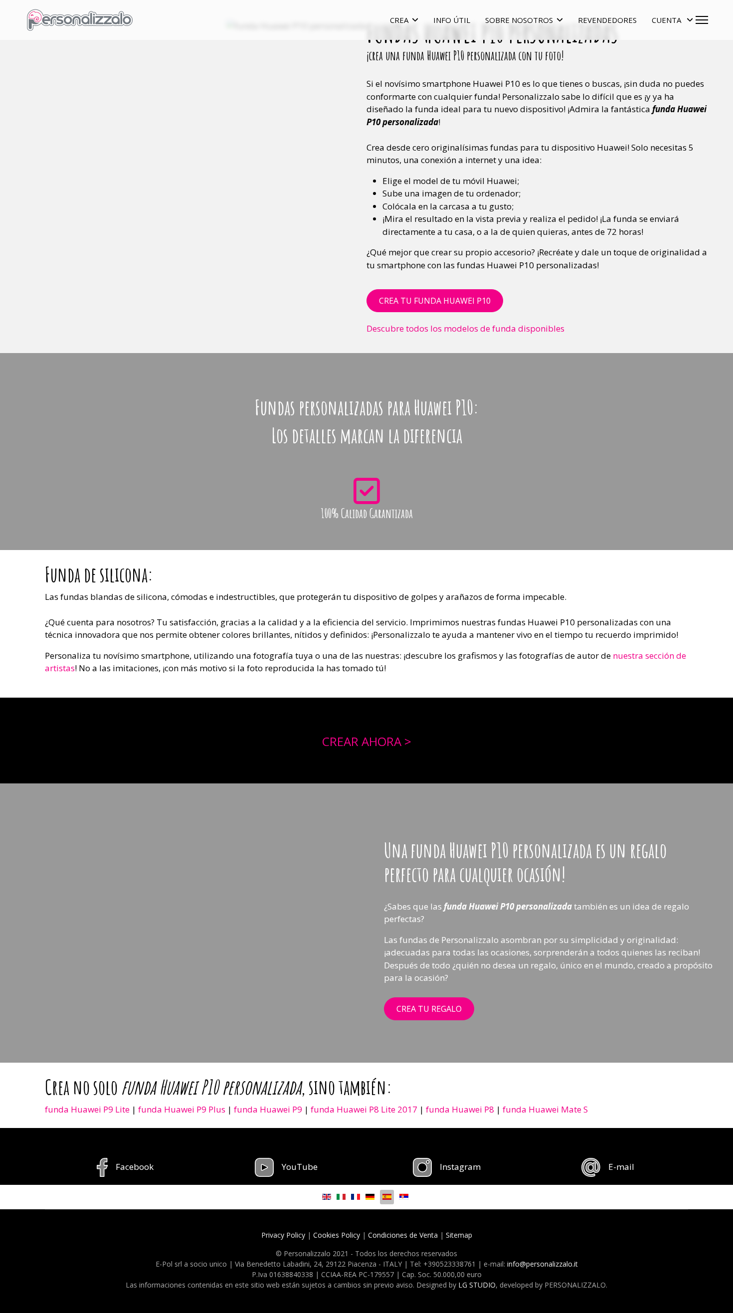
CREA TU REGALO (429, 1008)
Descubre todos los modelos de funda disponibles (465, 328)
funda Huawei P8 (460, 1109)
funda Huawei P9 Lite (87, 1109)
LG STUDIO (477, 1285)
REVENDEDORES (607, 20)
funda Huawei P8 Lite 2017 (364, 1109)
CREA (399, 20)
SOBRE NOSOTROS (519, 20)
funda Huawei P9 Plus (181, 1109)
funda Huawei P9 (268, 1109)
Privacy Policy (283, 1235)
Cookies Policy (336, 1235)
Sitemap (459, 1235)
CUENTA (667, 20)
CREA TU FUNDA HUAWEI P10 (435, 300)
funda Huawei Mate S (545, 1109)
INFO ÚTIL (451, 20)
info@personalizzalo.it (542, 1264)
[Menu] (702, 20)
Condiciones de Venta (403, 1235)
